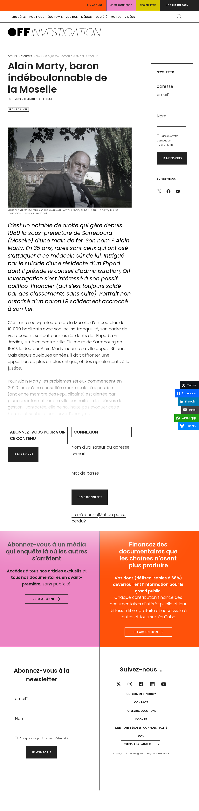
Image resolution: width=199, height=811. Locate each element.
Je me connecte (121, 5)
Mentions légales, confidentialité (141, 728)
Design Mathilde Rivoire (157, 753)
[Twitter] (118, 684)
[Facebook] (141, 684)
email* (21, 698)
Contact (141, 702)
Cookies (141, 719)
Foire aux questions (141, 711)
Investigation (66, 32)
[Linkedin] (152, 684)
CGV (141, 736)
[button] (179, 5)
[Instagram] (129, 684)
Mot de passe (85, 473)
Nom (161, 116)
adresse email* (165, 90)
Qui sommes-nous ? (141, 694)
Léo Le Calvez (18, 109)
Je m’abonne (94, 5)
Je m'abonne (23, 454)
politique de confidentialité (52, 738)
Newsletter (148, 5)
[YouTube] (163, 684)
